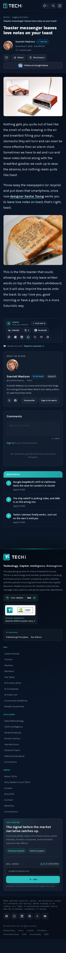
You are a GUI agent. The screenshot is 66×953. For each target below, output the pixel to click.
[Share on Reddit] (22, 337)
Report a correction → (34, 346)
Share (20, 57)
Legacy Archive (20, 17)
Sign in (10, 442)
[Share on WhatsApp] (28, 337)
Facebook (42, 330)
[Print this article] (48, 337)
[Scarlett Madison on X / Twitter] (9, 400)
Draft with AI (40, 323)
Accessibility (35, 934)
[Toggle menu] (60, 6)
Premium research (16, 851)
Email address (12, 864)
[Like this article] (6, 57)
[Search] (53, 6)
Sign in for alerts (49, 400)
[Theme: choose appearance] (46, 6)
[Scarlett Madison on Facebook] (15, 400)
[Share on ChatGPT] (9, 337)
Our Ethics (36, 637)
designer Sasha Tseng (27, 196)
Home (6, 17)
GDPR (46, 934)
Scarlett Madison (25, 41)
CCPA (24, 934)
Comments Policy (11, 934)
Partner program (37, 851)
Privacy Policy (9, 930)
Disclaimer (42, 930)
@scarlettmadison (15, 380)
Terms (21, 930)
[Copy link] (35, 337)
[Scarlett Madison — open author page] (8, 45)
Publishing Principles (17, 637)
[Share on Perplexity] (15, 337)
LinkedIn (15, 330)
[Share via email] (41, 337)
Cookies (30, 930)
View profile (29, 400)
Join (35, 879)
